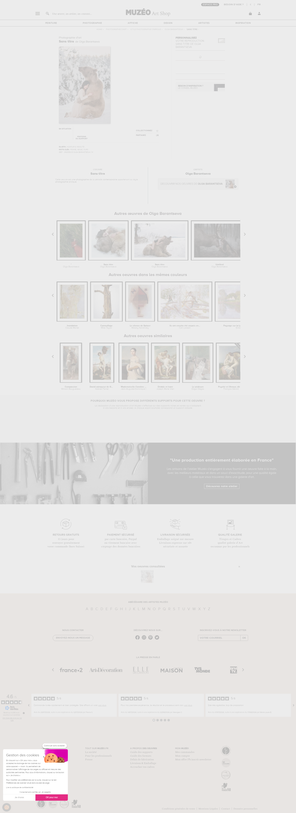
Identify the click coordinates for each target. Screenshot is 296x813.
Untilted (219, 266)
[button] (6, 807)
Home (99, 29)
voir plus (102, 705)
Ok (244, 638)
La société (91, 752)
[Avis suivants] (293, 705)
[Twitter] (157, 639)
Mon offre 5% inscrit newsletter (193, 760)
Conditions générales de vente (178, 809)
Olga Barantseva (174, 29)
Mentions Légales (208, 809)
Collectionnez (144, 131)
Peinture (51, 23)
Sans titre (108, 266)
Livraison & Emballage (143, 763)
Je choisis (19, 797)
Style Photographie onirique (145, 29)
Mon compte (182, 756)
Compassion (71, 388)
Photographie (92, 23)
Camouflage (106, 327)
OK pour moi (52, 797)
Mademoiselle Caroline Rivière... (133, 388)
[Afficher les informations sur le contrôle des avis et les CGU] (24, 713)
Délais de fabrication (142, 760)
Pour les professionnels (98, 756)
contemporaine (110, 179)
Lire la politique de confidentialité (19, 788)
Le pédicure (198, 388)
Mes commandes (184, 752)
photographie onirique (65, 182)
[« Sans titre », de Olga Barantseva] (147, 576)
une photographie (80, 179)
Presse (88, 760)
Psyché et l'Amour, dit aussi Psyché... (231, 388)
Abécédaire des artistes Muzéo (148, 602)
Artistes (204, 23)
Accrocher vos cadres (142, 767)
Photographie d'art (116, 29)
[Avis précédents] (29, 705)
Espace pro (210, 5)
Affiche (133, 23)
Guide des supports (141, 752)
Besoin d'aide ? (234, 5)
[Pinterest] (151, 639)
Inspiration (243, 23)
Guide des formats (140, 756)
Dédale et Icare (165, 388)
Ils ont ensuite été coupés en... (185, 327)
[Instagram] (145, 639)
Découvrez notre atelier (221, 486)
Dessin (168, 23)
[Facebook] (138, 639)
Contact (225, 809)
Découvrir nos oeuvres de (191, 184)
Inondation (72, 327)
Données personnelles (245, 809)
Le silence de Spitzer (140, 327)
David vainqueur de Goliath (102, 388)
